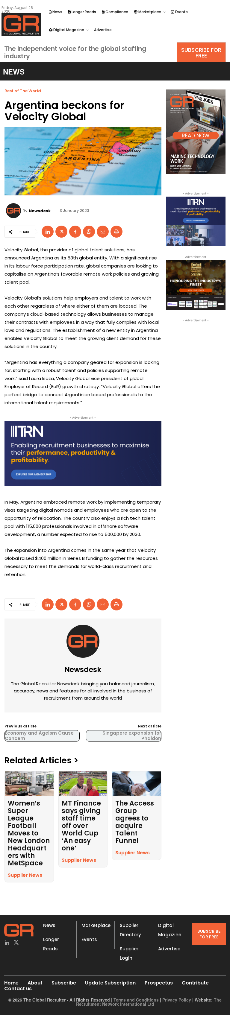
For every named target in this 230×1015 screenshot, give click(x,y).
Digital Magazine (169, 930)
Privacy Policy (176, 1000)
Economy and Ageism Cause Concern (39, 736)
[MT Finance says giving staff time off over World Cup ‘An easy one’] (83, 783)
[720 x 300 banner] (82, 453)
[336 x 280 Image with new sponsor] (196, 285)
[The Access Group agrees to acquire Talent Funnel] (136, 783)
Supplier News (25, 875)
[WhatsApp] (89, 232)
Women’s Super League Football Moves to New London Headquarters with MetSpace (29, 833)
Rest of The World (22, 91)
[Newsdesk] (14, 210)
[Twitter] (16, 943)
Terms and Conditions (136, 1000)
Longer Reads (51, 944)
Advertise (169, 949)
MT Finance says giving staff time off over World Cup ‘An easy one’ (81, 826)
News (49, 925)
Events (89, 939)
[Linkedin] (48, 232)
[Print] (116, 232)
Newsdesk (40, 211)
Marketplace (96, 925)
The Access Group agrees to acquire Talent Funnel (134, 822)
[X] (61, 232)
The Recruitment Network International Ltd (149, 1002)
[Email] (103, 232)
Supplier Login (129, 953)
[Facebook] (75, 232)
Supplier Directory (130, 930)
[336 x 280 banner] (196, 221)
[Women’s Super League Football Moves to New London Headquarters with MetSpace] (29, 783)
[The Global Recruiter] (21, 24)
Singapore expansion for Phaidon (131, 736)
